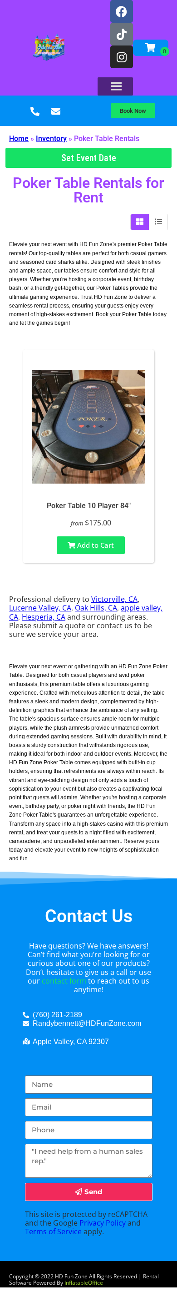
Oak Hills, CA (96, 608)
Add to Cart (94, 545)
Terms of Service (53, 1231)
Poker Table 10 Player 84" (89, 505)
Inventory (51, 138)
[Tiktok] (121, 34)
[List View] (158, 222)
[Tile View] (140, 222)
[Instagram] (121, 56)
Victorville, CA (114, 599)
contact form (64, 981)
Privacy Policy (102, 1223)
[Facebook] (121, 11)
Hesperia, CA (43, 617)
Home (19, 138)
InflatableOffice (83, 1283)
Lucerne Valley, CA (40, 608)
